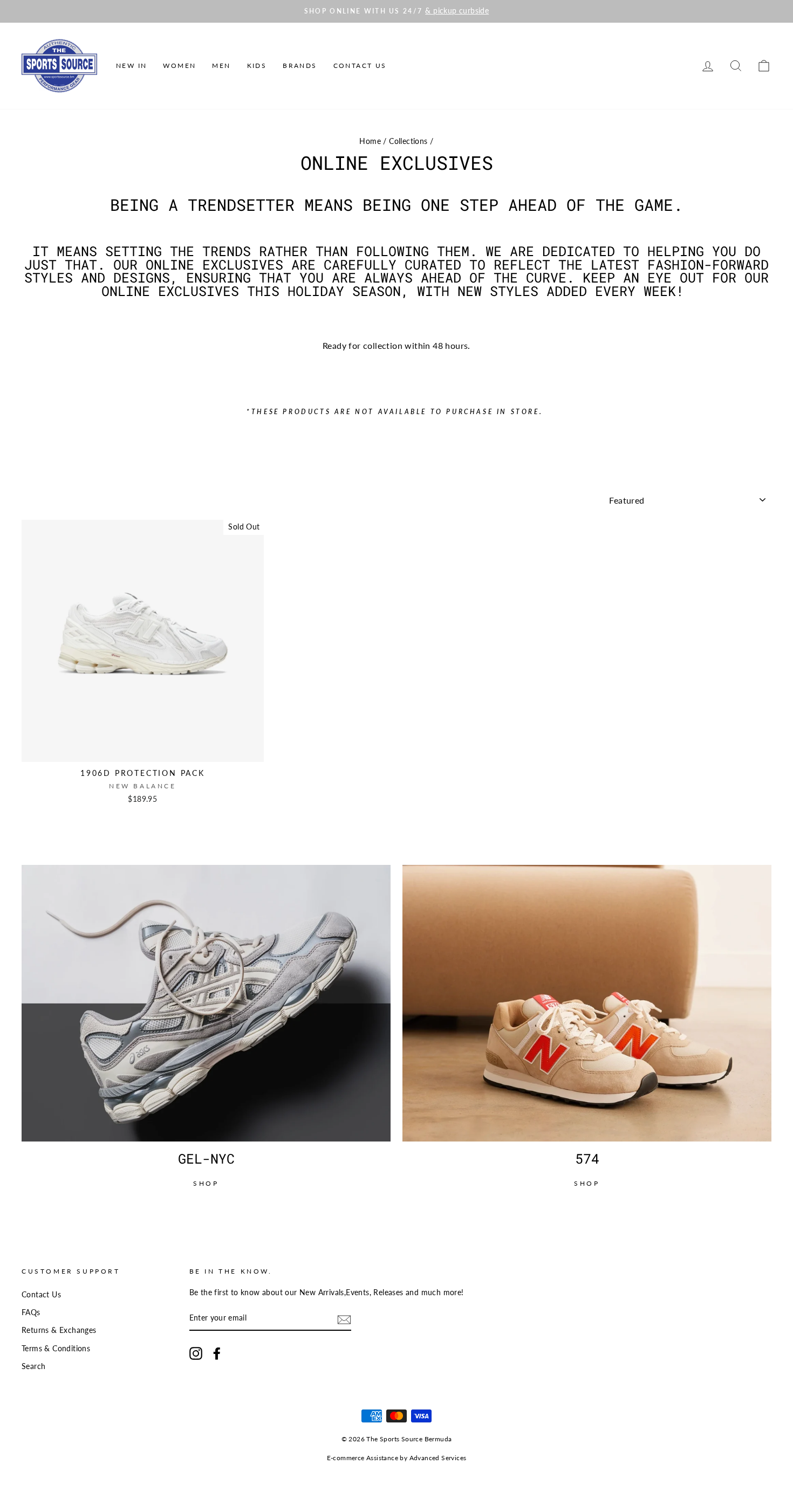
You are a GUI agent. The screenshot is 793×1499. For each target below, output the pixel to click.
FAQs (31, 1312)
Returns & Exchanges (59, 1330)
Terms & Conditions (56, 1348)
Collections (408, 141)
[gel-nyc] (206, 1003)
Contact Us (360, 65)
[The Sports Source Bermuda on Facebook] (216, 1353)
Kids (257, 65)
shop (205, 1183)
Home (370, 141)
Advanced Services (438, 1458)
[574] (586, 1003)
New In (131, 65)
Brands (300, 65)
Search (33, 1366)
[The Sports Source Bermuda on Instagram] (195, 1353)
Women (179, 65)
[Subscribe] (344, 1318)
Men (221, 65)
